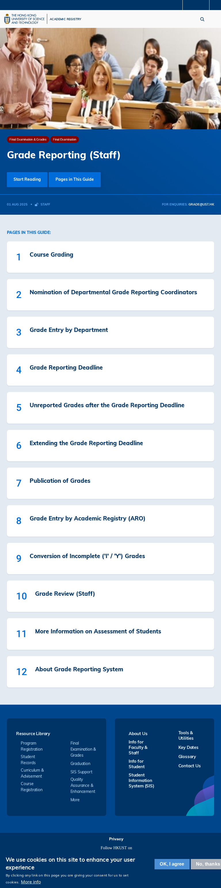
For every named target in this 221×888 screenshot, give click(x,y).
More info (31, 882)
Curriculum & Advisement (32, 773)
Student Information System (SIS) (141, 780)
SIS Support (81, 771)
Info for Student (137, 763)
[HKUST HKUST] (24, 19)
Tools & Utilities (186, 735)
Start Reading (27, 179)
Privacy (116, 839)
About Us (138, 733)
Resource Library (33, 733)
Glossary (187, 756)
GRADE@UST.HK (201, 204)
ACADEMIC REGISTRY (65, 19)
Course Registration (32, 786)
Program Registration (32, 746)
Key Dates (188, 747)
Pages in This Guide (75, 179)
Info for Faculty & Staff (138, 747)
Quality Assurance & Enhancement (83, 785)
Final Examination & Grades (83, 749)
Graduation (80, 763)
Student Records (28, 759)
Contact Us (189, 765)
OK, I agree (172, 864)
